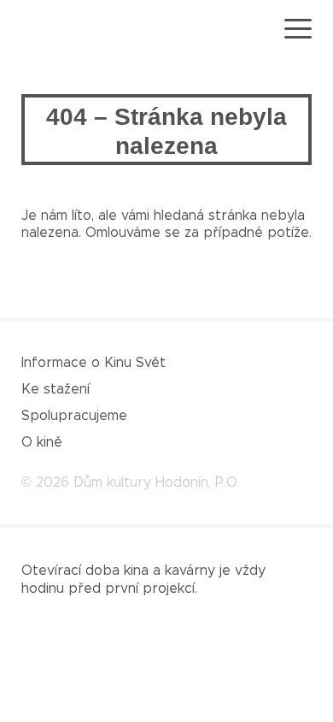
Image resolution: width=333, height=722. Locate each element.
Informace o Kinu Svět (93, 363)
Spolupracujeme (74, 416)
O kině (41, 442)
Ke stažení (55, 389)
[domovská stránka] (70, 29)
